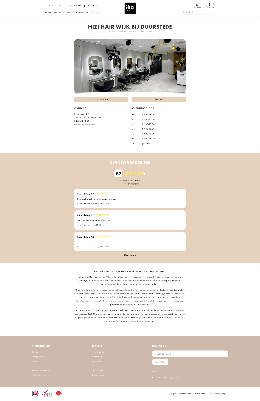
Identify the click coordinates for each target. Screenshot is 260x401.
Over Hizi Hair (98, 352)
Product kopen (98, 375)
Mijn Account (37, 361)
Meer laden (130, 255)
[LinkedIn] (165, 378)
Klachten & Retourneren (42, 370)
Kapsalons (121, 31)
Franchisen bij (98, 361)
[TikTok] (171, 378)
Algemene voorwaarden (181, 393)
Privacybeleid (201, 393)
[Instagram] (159, 378)
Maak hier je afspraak (125, 317)
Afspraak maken (99, 366)
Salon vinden (97, 370)
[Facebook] (152, 378)
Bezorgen (36, 366)
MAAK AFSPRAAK (101, 99)
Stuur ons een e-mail (85, 124)
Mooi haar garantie (40, 375)
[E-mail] (178, 378)
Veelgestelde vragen (41, 356)
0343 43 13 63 (81, 121)
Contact (35, 352)
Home (110, 31)
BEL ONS (159, 99)
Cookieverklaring (217, 393)
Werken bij (97, 356)
